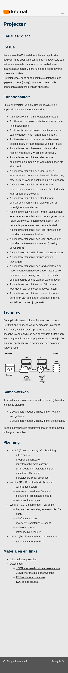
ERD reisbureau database (30, 577)
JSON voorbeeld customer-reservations (38, 568)
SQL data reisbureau (27, 582)
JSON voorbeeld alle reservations (35, 573)
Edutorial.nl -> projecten (23, 559)
